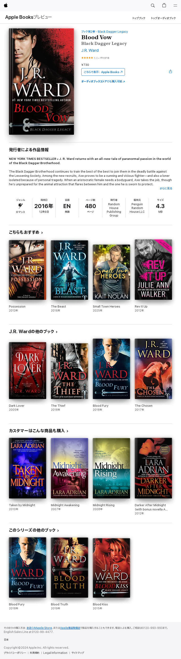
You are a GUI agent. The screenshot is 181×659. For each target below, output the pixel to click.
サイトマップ (77, 653)
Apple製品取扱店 (70, 628)
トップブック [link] (138, 18)
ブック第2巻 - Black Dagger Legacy (104, 31)
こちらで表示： (101, 72)
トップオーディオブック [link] (163, 18)
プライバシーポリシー (15, 653)
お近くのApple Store (39, 628)
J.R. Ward (90, 50)
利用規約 (34, 653)
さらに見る (166, 188)
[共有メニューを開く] (171, 72)
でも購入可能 (101, 81)
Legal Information (55, 653)
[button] (152, 5)
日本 (6, 639)
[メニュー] (175, 5)
